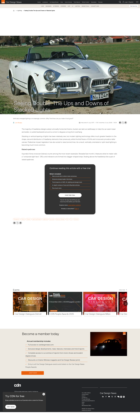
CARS (42, 6)
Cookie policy (85, 394)
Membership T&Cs (86, 405)
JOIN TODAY (33, 373)
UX (72, 6)
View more (122, 290)
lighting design (36, 219)
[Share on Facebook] (120, 122)
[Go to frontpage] (11, 1)
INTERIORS (63, 6)
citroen (76, 219)
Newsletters (93, 2)
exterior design (60, 219)
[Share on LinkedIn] (125, 122)
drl (67, 219)
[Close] (43, 394)
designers (16, 219)
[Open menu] (137, 2)
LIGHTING (77, 6)
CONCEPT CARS (95, 6)
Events (39, 2)
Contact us (84, 397)
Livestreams (45, 2)
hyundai (52, 219)
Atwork (89, 410)
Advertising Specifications (88, 400)
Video (61, 2)
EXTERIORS (56, 6)
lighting (45, 219)
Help (83, 404)
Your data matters (86, 393)
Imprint (83, 396)
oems (23, 219)
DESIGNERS (48, 6)
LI (103, 397)
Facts (83, 402)
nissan (28, 219)
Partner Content (85, 2)
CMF (69, 6)
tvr (71, 219)
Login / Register (129, 2)
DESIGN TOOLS (85, 6)
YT (109, 397)
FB (106, 397)
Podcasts (100, 2)
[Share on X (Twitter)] (123, 122)
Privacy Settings (86, 399)
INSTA (115, 397)
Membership (133, 6)
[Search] (120, 2)
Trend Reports (77, 2)
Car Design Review (54, 2)
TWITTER (112, 397)
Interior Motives (68, 2)
